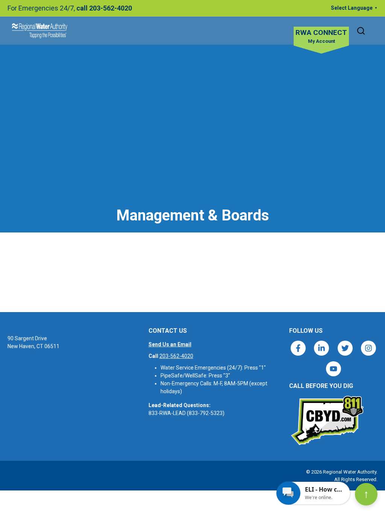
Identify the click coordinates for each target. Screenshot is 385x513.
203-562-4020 (176, 356)
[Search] (361, 31)
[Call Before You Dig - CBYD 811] (326, 420)
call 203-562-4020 (104, 8)
